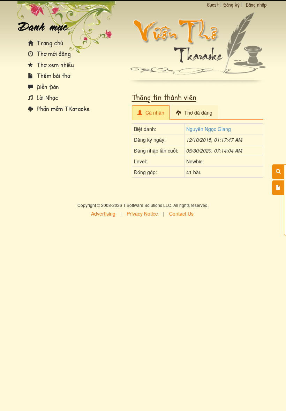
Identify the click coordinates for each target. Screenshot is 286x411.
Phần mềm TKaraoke (62, 108)
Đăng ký (231, 4)
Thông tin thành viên (164, 97)
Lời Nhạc (46, 97)
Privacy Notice (142, 213)
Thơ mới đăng (53, 53)
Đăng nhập (256, 4)
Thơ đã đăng (197, 112)
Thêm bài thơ (52, 75)
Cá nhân (154, 112)
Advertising (103, 213)
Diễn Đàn (47, 86)
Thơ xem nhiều (54, 64)
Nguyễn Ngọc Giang (208, 128)
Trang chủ (49, 42)
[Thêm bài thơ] (278, 187)
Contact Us (181, 213)
